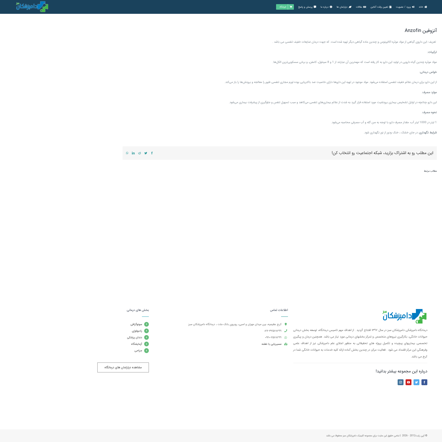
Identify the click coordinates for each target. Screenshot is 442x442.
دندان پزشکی (134, 337)
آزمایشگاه (136, 344)
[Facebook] (424, 382)
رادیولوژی (137, 331)
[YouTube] (408, 382)
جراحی (138, 350)
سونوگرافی (136, 324)
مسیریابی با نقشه (271, 344)
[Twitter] (416, 382)
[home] (403, 311)
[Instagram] (400, 382)
